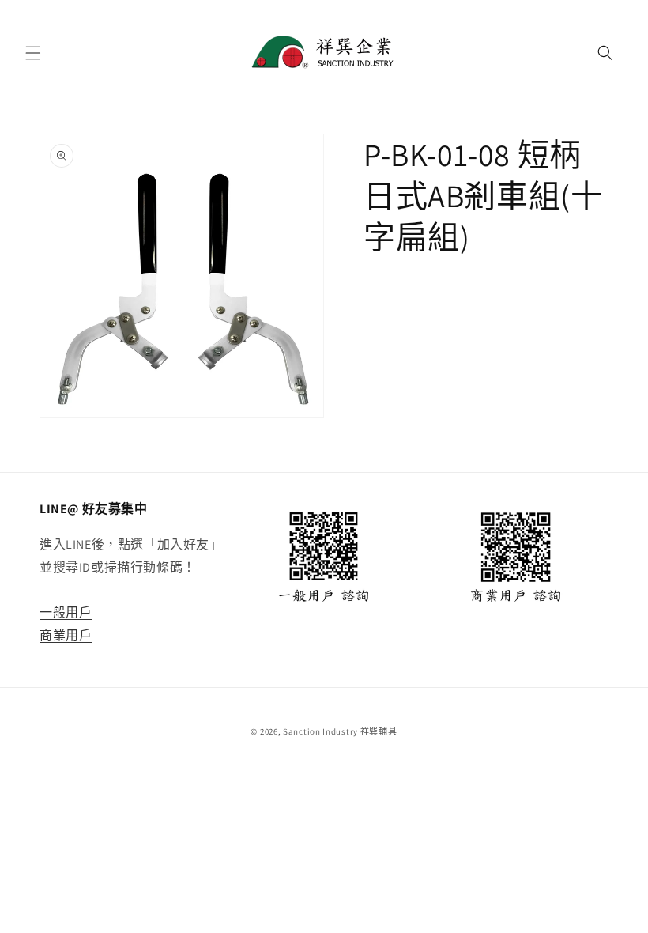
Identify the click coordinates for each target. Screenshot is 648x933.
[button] (33, 53)
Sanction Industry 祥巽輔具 (340, 731)
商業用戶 (66, 635)
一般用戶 (66, 612)
